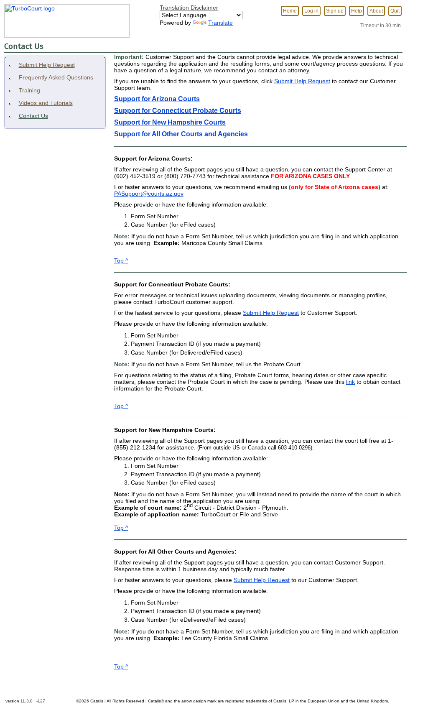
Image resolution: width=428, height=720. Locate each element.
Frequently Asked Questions (56, 77)
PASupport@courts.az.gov (148, 193)
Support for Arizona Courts (157, 98)
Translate (220, 22)
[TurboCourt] (65, 18)
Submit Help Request (47, 64)
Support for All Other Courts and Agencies (181, 134)
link (350, 381)
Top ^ (121, 260)
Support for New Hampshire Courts (170, 122)
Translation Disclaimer (189, 7)
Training (29, 90)
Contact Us (33, 115)
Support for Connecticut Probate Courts (177, 110)
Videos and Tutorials (46, 103)
